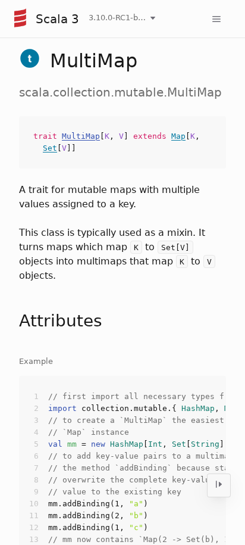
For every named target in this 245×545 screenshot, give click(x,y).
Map (178, 136)
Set (50, 148)
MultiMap (81, 136)
